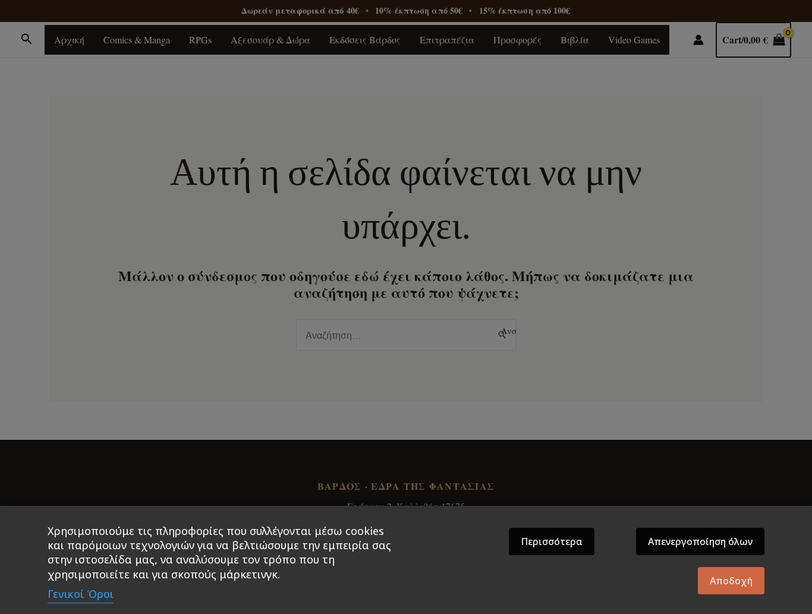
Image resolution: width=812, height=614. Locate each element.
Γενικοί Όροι (81, 594)
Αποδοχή (731, 580)
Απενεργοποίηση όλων (700, 541)
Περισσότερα (552, 541)
